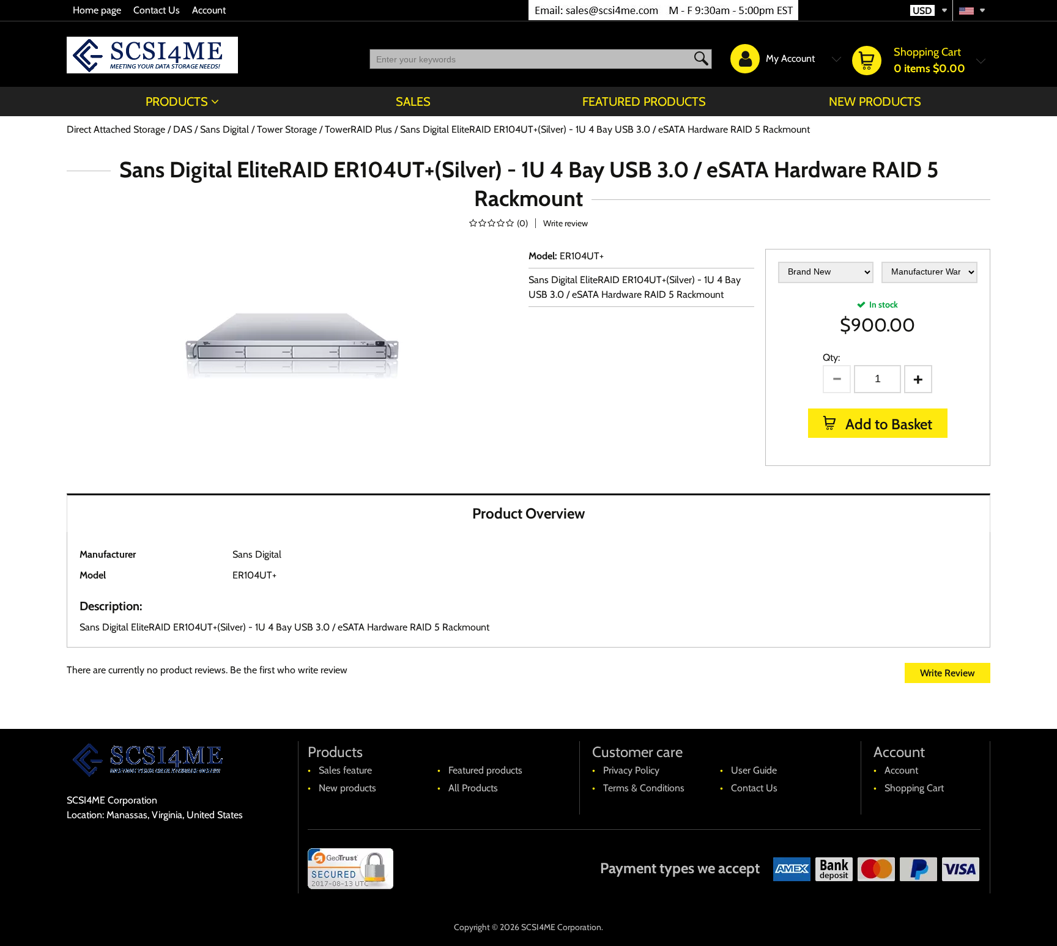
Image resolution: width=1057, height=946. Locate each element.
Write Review (947, 673)
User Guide (754, 770)
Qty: (831, 357)
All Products (473, 788)
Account (209, 10)
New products (875, 101)
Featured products (644, 101)
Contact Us (156, 10)
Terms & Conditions (643, 788)
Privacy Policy (631, 770)
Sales (413, 101)
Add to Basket (887, 424)
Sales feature (345, 770)
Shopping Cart (914, 788)
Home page (97, 10)
